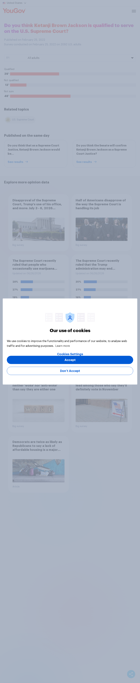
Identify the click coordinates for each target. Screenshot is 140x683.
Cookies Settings (70, 354)
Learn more (62, 346)
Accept (70, 360)
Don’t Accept (70, 370)
